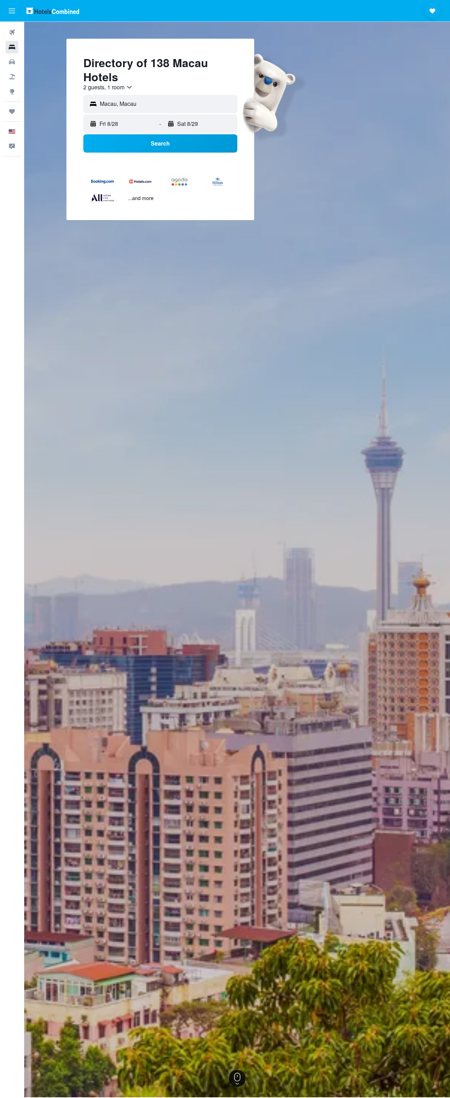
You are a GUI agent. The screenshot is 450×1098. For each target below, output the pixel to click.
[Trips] (12, 111)
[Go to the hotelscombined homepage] (52, 10)
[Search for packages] (12, 77)
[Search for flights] (12, 32)
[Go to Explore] (12, 91)
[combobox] (108, 87)
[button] (12, 11)
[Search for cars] (12, 62)
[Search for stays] (12, 47)
